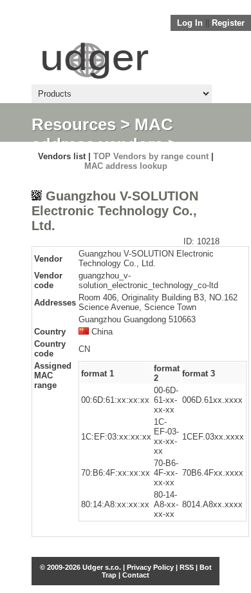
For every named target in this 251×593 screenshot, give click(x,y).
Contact (135, 575)
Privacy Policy (150, 567)
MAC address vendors (102, 134)
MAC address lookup (125, 166)
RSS (187, 567)
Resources (74, 124)
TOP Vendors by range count (151, 156)
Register (228, 23)
